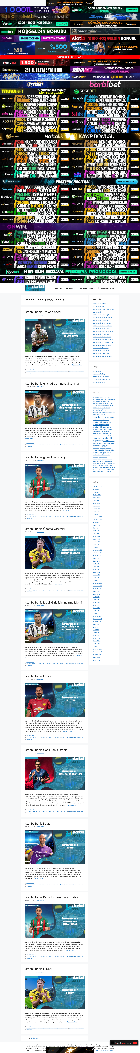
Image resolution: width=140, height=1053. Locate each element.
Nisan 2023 (96, 561)
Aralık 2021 (96, 605)
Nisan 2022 (96, 594)
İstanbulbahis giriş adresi (106, 443)
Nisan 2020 (96, 660)
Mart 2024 (96, 531)
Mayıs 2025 (96, 498)
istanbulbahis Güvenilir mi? (87, 288)
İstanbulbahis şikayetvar (103, 471)
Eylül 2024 (96, 514)
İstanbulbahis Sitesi (99, 382)
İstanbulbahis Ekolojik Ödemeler (103, 339)
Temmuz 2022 (97, 586)
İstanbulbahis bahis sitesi (102, 422)
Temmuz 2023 (97, 553)
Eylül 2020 (96, 646)
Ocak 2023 (96, 569)
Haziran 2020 (97, 655)
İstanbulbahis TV (102, 463)
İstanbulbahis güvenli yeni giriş (45, 457)
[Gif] (70, 136)
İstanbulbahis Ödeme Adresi (102, 345)
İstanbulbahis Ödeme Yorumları (45, 529)
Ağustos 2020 (97, 649)
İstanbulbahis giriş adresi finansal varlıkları (52, 383)
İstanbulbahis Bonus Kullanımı (102, 317)
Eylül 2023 (96, 547)
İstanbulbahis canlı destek (101, 431)
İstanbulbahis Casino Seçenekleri (103, 309)
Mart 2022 (96, 597)
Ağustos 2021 (97, 616)
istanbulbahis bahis (99, 397)
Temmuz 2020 (97, 652)
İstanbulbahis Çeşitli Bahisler (102, 337)
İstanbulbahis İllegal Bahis (101, 320)
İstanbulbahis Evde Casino (101, 353)
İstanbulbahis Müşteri (39, 676)
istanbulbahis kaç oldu (102, 401)
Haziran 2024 (97, 522)
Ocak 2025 (96, 503)
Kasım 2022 (96, 575)
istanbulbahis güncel (102, 399)
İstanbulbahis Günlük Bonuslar (102, 356)
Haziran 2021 (97, 621)
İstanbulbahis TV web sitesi (43, 312)
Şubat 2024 (96, 533)
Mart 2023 (96, 564)
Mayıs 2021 (96, 624)
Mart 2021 (96, 630)
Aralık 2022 (96, 572)
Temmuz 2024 (97, 520)
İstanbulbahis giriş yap (100, 446)
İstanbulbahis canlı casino (102, 429)
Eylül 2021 (96, 613)
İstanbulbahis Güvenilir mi (101, 377)
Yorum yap (29, 372)
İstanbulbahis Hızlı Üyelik (101, 328)
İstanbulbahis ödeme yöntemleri (99, 469)
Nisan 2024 (96, 528)
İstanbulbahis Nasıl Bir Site (106, 288)
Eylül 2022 (96, 580)
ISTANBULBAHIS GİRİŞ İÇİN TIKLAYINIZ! (70, 57)
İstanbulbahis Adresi (99, 304)
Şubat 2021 (96, 633)
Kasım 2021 (96, 608)
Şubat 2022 (96, 599)
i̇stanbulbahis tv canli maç (100, 414)
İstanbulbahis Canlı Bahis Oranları (47, 750)
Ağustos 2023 (97, 550)
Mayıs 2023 (96, 558)
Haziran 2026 (97, 489)
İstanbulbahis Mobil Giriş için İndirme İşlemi (53, 602)
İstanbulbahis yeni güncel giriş (104, 467)
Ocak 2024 (96, 536)
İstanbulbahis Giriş (71, 288)
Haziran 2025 (97, 495)
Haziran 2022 (97, 588)
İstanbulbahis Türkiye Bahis (102, 334)
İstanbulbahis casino (99, 436)
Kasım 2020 (96, 641)
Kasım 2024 (96, 509)
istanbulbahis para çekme (101, 408)
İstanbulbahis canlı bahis (45, 371)
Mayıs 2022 (96, 591)
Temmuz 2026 (97, 486)
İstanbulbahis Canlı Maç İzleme (102, 433)
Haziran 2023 (97, 555)
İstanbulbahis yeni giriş (105, 465)
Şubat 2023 (96, 566)
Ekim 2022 (96, 577)
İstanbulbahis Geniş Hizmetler (102, 326)
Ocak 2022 (96, 602)
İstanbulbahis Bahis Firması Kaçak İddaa (51, 897)
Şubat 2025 (96, 500)
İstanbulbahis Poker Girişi (101, 348)
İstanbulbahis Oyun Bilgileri (101, 315)
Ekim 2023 (96, 544)
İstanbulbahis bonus (32, 371)
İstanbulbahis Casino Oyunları (60, 371)
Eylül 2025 (96, 492)
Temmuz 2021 (97, 619)
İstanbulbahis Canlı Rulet (101, 350)
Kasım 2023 (96, 542)
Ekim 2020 (96, 644)
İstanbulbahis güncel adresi (76, 371)
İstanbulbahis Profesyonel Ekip (103, 342)
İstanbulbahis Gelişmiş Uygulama (103, 331)
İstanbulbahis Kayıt (37, 823)
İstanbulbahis (59, 288)
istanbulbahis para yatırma (106, 405)
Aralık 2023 (96, 539)
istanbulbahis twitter (100, 410)
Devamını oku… (77, 365)
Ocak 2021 (96, 635)
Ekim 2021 (96, 610)
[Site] (35, 98)
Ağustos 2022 (97, 583)
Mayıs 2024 (96, 525)
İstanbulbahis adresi (102, 420)
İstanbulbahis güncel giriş (103, 450)
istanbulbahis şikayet (99, 412)
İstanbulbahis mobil (98, 455)
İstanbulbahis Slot (98, 461)
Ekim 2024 (96, 511)
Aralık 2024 (96, 506)
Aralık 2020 (96, 638)
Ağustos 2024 (97, 517)
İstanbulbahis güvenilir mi (102, 453)
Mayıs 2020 (96, 657)
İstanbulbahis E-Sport (39, 969)
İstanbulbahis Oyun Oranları (102, 323)
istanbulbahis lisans (97, 403)
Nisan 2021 (96, 627)
